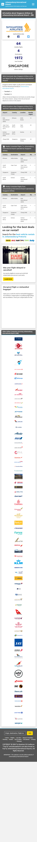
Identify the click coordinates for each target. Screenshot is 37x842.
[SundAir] (18, 673)
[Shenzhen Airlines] (18, 650)
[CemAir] (18, 476)
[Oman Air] (18, 599)
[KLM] (18, 561)
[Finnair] (18, 528)
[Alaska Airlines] (18, 433)
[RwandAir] (18, 635)
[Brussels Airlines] (18, 466)
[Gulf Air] (18, 539)
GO (30, 733)
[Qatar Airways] (18, 618)
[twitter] (28, 36)
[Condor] (18, 487)
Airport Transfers (28, 737)
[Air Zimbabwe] (18, 416)
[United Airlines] (18, 712)
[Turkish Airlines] (18, 701)
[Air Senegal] (18, 402)
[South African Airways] (18, 656)
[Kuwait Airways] (18, 572)
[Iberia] (18, 545)
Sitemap (19, 741)
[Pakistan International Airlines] (18, 605)
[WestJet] (18, 723)
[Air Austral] (18, 353)
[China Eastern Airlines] (18, 482)
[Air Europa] (18, 378)
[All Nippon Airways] (18, 438)
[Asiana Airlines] (18, 447)
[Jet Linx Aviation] (18, 550)
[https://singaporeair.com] (8, 36)
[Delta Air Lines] (18, 491)
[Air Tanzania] (18, 411)
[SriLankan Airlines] (18, 664)
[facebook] (18, 36)
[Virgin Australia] (18, 718)
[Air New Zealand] (18, 398)
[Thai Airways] (18, 696)
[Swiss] (18, 681)
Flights (13, 737)
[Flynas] (18, 533)
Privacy (33, 739)
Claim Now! (8, 279)
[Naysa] (18, 589)
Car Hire (18, 737)
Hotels (11, 739)
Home (7, 737)
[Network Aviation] (18, 594)
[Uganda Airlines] (18, 706)
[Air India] (18, 389)
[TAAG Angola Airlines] (18, 686)
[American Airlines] (18, 442)
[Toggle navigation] (33, 4)
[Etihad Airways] (18, 515)
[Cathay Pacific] (18, 470)
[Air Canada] (18, 369)
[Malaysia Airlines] (18, 583)
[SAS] (18, 642)
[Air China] (18, 373)
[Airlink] (18, 421)
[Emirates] (18, 502)
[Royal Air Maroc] (18, 624)
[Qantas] (18, 612)
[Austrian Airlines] (18, 457)
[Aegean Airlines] (18, 339)
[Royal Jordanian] (18, 631)
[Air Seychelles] (18, 407)
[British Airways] (18, 461)
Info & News (18, 739)
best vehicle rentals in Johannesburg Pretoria (18, 235)
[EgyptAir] (18, 496)
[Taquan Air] (18, 691)
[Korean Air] (18, 567)
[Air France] (18, 383)
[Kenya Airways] (18, 556)
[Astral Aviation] (18, 452)
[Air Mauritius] (18, 394)
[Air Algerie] (18, 346)
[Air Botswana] (18, 362)
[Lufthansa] (18, 578)
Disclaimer (26, 739)
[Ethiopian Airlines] (18, 509)
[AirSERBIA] (18, 427)
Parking (5, 739)
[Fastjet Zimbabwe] (18, 522)
